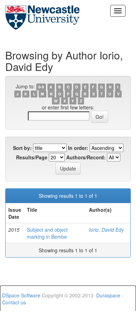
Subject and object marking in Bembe (47, 233)
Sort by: (22, 147)
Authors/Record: (86, 157)
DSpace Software (21, 295)
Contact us (14, 302)
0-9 (41, 86)
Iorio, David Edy (106, 229)
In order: (78, 147)
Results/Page (31, 157)
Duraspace (108, 295)
